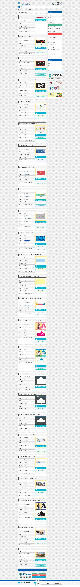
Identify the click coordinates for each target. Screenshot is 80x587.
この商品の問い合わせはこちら (41, 20)
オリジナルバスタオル (51, 47)
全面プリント (50, 15)
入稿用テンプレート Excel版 (41, 52)
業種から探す (39, 573)
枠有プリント (50, 17)
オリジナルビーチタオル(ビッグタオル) (53, 49)
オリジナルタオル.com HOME (21, 9)
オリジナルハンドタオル (51, 40)
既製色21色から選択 (27, 305)
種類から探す (39, 575)
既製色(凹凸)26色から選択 (28, 218)
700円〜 (49, 70)
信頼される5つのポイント (35, 7)
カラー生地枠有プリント (51, 22)
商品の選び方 (52, 7)
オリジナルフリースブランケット (52, 37)
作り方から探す (39, 576)
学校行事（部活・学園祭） (52, 31)
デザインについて (44, 7)
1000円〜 (49, 72)
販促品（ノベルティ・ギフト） (52, 26)
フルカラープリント (51, 20)
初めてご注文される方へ (25, 7)
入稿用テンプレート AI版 (41, 50)
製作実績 (59, 7)
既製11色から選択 (26, 283)
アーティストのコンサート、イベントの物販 (54, 28)
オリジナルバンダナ (51, 57)
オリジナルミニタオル (51, 39)
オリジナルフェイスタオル (52, 42)
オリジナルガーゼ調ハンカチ (52, 35)
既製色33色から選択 (27, 152)
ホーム (19, 7)
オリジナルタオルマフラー (52, 44)
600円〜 (49, 68)
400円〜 (49, 65)
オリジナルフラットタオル (52, 52)
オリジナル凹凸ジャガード (52, 56)
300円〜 (49, 63)
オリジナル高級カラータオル (52, 54)
